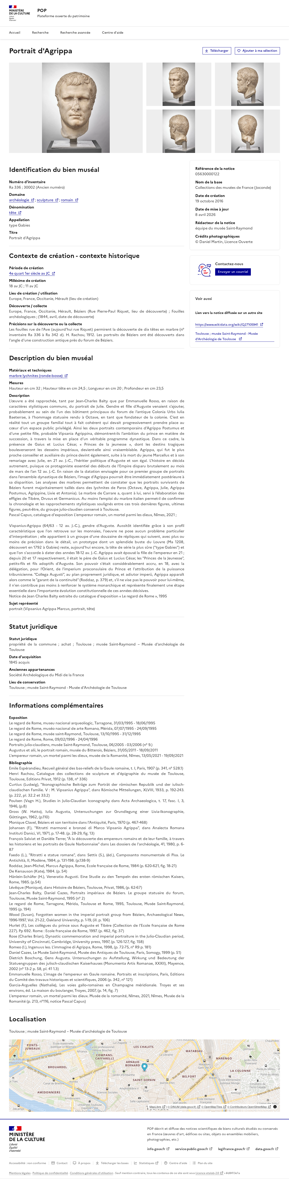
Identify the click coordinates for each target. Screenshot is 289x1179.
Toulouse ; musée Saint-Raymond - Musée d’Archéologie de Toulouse (226, 336)
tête (12, 212)
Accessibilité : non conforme (27, 1163)
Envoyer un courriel (233, 271)
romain (67, 200)
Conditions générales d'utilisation (91, 1173)
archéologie (19, 200)
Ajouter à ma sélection (259, 50)
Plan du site (205, 1163)
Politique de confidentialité (50, 1173)
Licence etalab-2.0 (207, 1173)
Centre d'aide (112, 32)
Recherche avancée (75, 32)
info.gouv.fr (156, 1149)
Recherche (40, 32)
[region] (144, 1075)
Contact (62, 1163)
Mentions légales (19, 1173)
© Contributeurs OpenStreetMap (247, 1107)
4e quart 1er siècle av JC (29, 273)
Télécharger (219, 50)
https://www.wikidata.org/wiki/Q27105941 (226, 324)
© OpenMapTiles (211, 1107)
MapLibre (155, 1107)
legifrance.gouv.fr (231, 1149)
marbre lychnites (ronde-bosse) (36, 375)
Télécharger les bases (114, 1163)
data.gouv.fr (264, 1149)
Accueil (14, 32)
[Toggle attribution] (275, 1106)
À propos (84, 1163)
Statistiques (146, 1163)
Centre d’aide (178, 1163)
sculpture (45, 200)
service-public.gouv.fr (191, 1149)
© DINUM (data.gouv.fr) (182, 1107)
